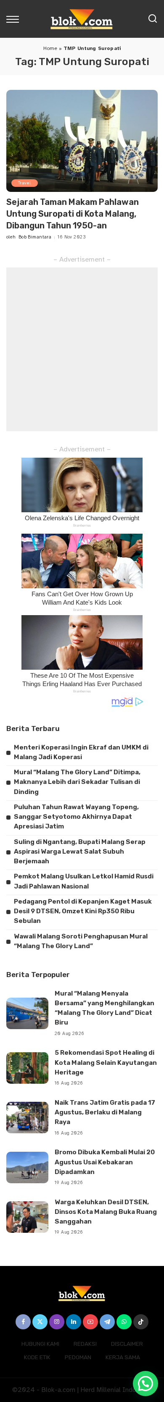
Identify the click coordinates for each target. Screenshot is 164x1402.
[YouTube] (90, 1321)
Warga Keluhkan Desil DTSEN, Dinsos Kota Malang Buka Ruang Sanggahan (106, 1212)
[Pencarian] (153, 19)
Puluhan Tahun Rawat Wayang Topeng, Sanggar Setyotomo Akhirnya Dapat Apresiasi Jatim (76, 817)
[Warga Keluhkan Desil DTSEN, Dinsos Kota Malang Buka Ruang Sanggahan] (27, 1217)
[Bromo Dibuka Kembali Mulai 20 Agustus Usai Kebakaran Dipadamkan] (27, 1167)
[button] (145, 1383)
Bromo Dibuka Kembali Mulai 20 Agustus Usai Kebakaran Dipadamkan (105, 1162)
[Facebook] (23, 1321)
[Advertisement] (82, 349)
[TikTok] (140, 1321)
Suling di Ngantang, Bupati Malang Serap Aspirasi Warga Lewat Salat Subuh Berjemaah (79, 851)
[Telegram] (107, 1321)
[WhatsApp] (124, 1321)
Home (50, 48)
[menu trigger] (14, 19)
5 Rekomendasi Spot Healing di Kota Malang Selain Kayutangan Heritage (106, 1062)
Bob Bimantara (35, 237)
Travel (24, 183)
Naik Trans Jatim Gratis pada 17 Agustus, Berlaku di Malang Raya (105, 1112)
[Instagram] (56, 1321)
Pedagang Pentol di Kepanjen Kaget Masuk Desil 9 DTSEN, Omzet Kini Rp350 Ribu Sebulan (83, 911)
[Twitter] (40, 1321)
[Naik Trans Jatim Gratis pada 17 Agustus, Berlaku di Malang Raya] (27, 1117)
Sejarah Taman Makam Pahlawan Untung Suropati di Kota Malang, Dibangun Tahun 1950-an (72, 214)
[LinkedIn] (73, 1321)
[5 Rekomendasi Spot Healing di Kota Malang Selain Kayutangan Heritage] (27, 1068)
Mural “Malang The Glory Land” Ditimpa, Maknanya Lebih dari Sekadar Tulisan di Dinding (77, 782)
